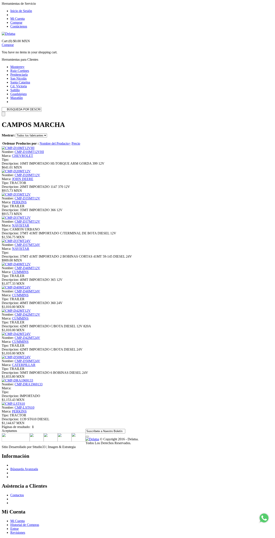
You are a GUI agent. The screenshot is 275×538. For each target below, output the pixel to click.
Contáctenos (18, 26)
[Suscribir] (87, 436)
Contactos (17, 495)
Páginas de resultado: (16, 427)
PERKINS (19, 202)
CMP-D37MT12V (27, 221)
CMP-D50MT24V (27, 361)
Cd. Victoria (18, 86)
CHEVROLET (22, 156)
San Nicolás (18, 78)
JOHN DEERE (22, 179)
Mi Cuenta (17, 18)
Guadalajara (18, 94)
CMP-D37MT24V (27, 245)
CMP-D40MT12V (27, 268)
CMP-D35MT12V (27, 198)
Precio (76, 143)
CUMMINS (20, 272)
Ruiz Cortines (19, 71)
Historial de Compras (24, 525)
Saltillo (15, 90)
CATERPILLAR (23, 365)
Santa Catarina (20, 82)
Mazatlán (16, 98)
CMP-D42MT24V (27, 338)
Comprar (16, 22)
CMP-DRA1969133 (29, 384)
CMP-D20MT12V (27, 175)
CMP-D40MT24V (27, 291)
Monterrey (17, 67)
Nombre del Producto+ (55, 143)
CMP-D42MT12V (27, 314)
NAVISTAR (20, 225)
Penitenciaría (19, 74)
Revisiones (17, 532)
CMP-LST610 (24, 407)
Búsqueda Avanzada (24, 469)
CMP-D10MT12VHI (29, 152)
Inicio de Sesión (21, 11)
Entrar (14, 528)
